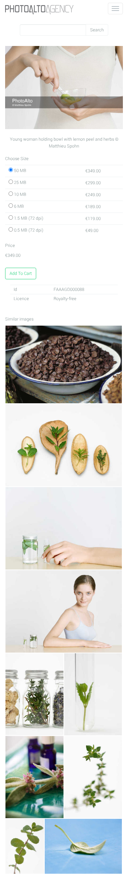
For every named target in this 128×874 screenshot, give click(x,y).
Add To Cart (21, 273)
